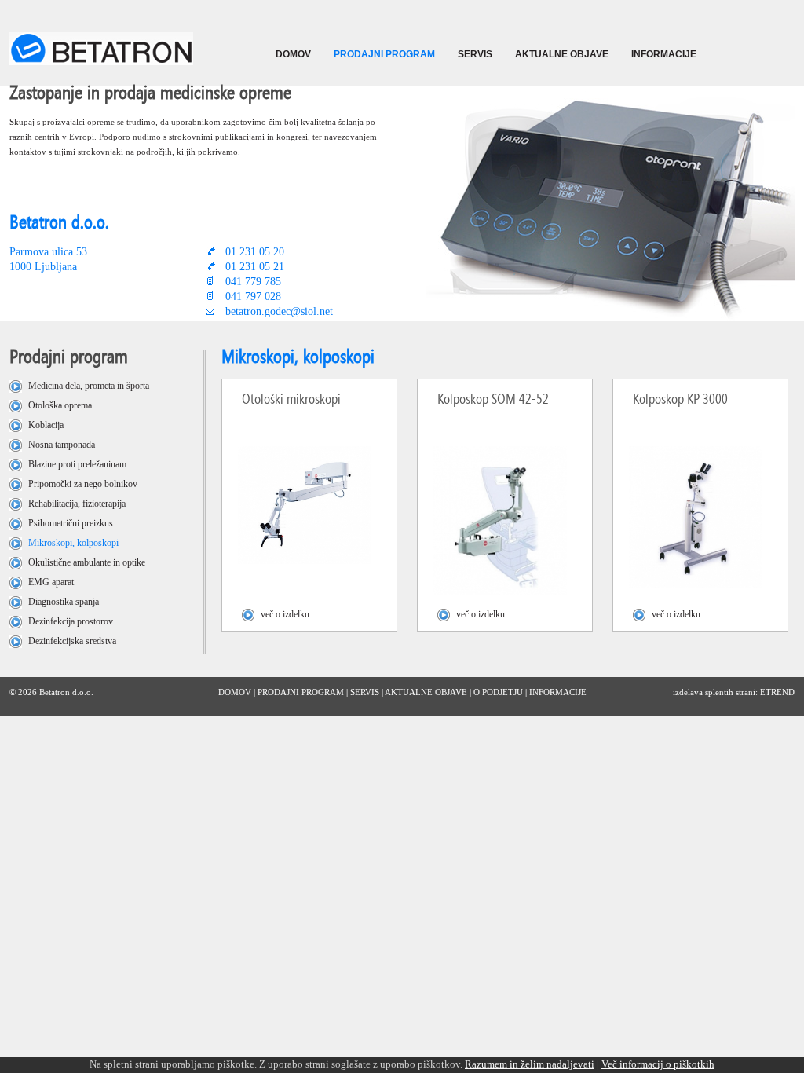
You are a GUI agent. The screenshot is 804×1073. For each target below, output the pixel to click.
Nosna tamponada (61, 444)
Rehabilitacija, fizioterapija (77, 503)
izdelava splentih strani (714, 692)
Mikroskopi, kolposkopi (73, 542)
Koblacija (46, 424)
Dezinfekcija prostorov (70, 621)
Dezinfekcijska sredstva (72, 640)
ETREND (777, 692)
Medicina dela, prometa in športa (88, 385)
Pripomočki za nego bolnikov (82, 483)
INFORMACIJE (663, 54)
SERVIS (475, 54)
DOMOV (293, 54)
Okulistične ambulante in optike (86, 562)
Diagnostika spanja (63, 601)
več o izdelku (285, 614)
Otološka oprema (60, 405)
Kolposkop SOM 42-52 (493, 398)
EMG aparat (51, 582)
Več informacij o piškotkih (657, 1064)
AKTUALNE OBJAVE (561, 54)
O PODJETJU (498, 692)
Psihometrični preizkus (70, 523)
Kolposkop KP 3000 (680, 398)
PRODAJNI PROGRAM (384, 54)
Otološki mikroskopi (291, 398)
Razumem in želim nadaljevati (529, 1064)
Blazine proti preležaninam (77, 464)
